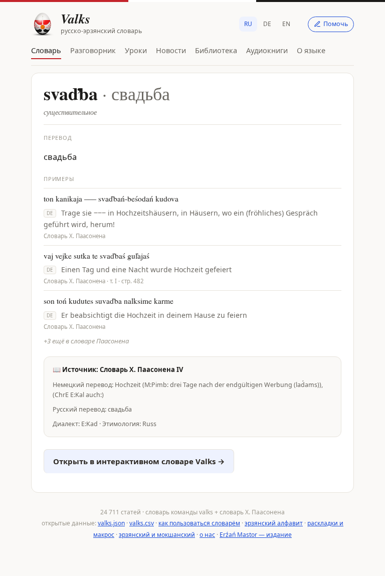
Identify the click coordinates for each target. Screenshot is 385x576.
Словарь (46, 50)
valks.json (111, 523)
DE (267, 24)
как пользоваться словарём (199, 523)
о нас (207, 534)
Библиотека (216, 50)
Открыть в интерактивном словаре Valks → (139, 461)
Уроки (136, 50)
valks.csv (141, 523)
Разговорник (93, 50)
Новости (171, 50)
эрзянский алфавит (274, 523)
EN (286, 24)
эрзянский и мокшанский (157, 534)
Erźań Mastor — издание (256, 534)
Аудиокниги (267, 50)
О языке (311, 50)
